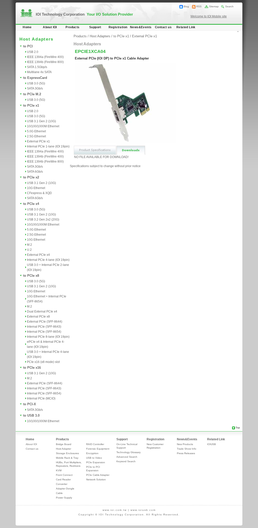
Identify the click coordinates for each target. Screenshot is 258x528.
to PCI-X (29, 404)
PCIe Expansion (95, 462)
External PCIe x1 (38, 141)
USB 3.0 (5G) (36, 83)
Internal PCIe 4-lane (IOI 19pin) (48, 260)
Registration (118, 27)
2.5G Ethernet (36, 136)
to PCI (28, 46)
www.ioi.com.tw (115, 510)
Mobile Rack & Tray (67, 457)
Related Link (186, 27)
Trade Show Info (186, 448)
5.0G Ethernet (36, 131)
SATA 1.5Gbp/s (37, 67)
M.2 (29, 244)
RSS (199, 6)
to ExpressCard (35, 78)
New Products (185, 444)
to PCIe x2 (31, 177)
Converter (61, 484)
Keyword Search (126, 461)
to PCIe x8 (31, 275)
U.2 (29, 250)
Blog (186, 6)
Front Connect (64, 475)
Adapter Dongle (65, 488)
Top (238, 427)
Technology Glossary (128, 452)
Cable (59, 493)
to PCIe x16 (32, 367)
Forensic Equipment (97, 448)
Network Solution (96, 479)
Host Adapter (63, 448)
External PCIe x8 (38, 316)
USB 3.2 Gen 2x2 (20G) (43, 219)
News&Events (140, 27)
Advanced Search (126, 456)
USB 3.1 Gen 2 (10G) (41, 121)
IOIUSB (211, 444)
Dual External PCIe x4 (42, 311)
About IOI (50, 27)
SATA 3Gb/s (35, 88)
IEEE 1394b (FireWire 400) (45, 156)
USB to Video (94, 457)
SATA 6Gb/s (35, 171)
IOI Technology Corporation (84, 14)
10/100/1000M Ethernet (43, 126)
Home (27, 27)
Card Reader (63, 479)
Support (95, 27)
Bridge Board (63, 444)
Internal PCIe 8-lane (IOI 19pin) (48, 336)
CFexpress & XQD (39, 193)
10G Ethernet (36, 188)
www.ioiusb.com (143, 510)
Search (229, 6)
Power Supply (64, 497)
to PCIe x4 (31, 204)
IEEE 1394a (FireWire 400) (45, 57)
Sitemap (214, 6)
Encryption (92, 453)
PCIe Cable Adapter (97, 475)
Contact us (163, 27)
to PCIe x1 (31, 105)
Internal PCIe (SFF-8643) (44, 326)
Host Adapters (100, 36)
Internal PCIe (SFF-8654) (44, 331)
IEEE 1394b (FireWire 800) (45, 62)
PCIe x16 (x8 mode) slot (43, 362)
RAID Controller (95, 444)
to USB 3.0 (31, 415)
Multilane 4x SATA (39, 72)
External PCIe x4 (38, 255)
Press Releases (186, 453)
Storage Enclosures (67, 453)
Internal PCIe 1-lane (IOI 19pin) (48, 146)
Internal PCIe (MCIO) (41, 398)
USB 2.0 (32, 52)
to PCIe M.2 (32, 94)
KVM (58, 470)
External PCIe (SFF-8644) (44, 321)
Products (72, 27)
